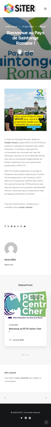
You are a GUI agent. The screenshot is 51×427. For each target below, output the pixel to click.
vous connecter (21, 378)
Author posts (9, 264)
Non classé (12, 27)
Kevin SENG (29, 51)
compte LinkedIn (25, 207)
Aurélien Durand (11, 142)
